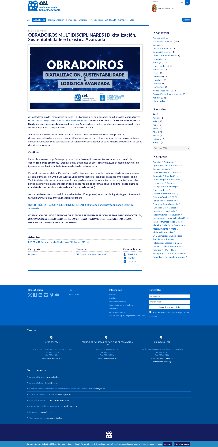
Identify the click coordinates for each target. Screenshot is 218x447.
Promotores (175, 246)
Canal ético (113, 308)
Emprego (157, 62)
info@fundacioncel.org (164, 358)
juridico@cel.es (52, 377)
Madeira (157, 225)
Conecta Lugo (159, 179)
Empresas (84, 19)
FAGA (174, 197)
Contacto (123, 19)
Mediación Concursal (173, 225)
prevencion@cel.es (97, 388)
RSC (166, 250)
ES (181, 2)
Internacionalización (177, 218)
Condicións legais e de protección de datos (127, 315)
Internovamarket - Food (164, 221)
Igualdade (157, 80)
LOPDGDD (110, 19)
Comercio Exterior (161, 52)
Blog (132, 19)
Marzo (156, 135)
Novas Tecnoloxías (161, 90)
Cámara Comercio (161, 169)
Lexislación (158, 87)
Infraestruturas (160, 214)
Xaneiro (157, 142)
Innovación (103, 254)
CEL (44, 5)
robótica (157, 250)
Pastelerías (171, 239)
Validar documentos (117, 312)
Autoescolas (177, 165)
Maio (155, 128)
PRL (165, 246)
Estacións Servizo (161, 197)
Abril (155, 132)
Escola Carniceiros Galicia (165, 193)
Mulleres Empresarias (163, 232)
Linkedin (132, 261)
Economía (157, 59)
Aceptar (167, 444)
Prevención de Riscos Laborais (167, 94)
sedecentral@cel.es (54, 358)
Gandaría (173, 207)
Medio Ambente (88, 254)
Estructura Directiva (117, 301)
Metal (174, 228)
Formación (71, 19)
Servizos (112, 294)
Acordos (157, 162)
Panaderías (158, 239)
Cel (28, 19)
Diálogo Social (159, 186)
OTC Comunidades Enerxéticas (167, 236)
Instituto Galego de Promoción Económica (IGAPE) (59, 120)
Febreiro (157, 139)
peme (177, 243)
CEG (174, 172)
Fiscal (155, 73)
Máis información (181, 444)
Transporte (158, 253)
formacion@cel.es (110, 358)
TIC (172, 250)
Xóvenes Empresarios (175, 257)
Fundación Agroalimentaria (165, 204)
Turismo (170, 253)
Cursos (170, 183)
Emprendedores (160, 66)
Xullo (155, 121)
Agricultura (169, 162)
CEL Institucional (160, 48)
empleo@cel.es (45, 412)
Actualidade (39, 19)
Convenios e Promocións (164, 55)
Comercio (157, 176)
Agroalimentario (160, 165)
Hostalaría (157, 211)
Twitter (131, 258)
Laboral (156, 83)
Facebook (132, 254)
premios (157, 246)
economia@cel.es (63, 394)
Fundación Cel (159, 207)
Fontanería (158, 200)
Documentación (56, 19)
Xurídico (157, 97)
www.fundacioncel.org (162, 361)
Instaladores (159, 218)
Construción (174, 179)
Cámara (156, 45)
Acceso (186, 20)
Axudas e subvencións (163, 41)
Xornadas (157, 257)
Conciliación (170, 176)
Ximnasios (182, 253)
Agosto (156, 118)
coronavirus (158, 183)
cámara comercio (161, 172)
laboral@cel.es (51, 383)
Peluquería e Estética (162, 243)
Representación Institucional (121, 305)
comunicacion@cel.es (52, 418)
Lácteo (181, 221)
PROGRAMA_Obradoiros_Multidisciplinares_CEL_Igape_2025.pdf (58, 242)
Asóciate (113, 298)
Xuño (155, 125)
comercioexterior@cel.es (58, 400)
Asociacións (97, 19)
